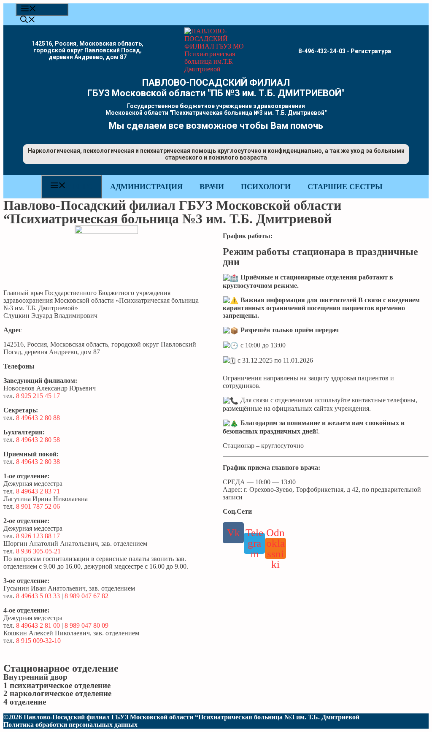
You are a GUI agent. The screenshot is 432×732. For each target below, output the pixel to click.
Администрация (146, 186)
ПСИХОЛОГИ (266, 186)
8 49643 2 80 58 (38, 439)
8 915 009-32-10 (38, 640)
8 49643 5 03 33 (38, 595)
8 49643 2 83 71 (38, 491)
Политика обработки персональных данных (70, 724)
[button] (28, 20)
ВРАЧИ (212, 186)
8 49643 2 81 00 (38, 625)
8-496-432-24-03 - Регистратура (344, 51)
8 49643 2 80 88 (38, 417)
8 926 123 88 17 (38, 536)
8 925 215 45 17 (38, 395)
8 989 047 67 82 (86, 595)
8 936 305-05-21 (38, 551)
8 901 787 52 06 (38, 506)
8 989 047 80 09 (86, 625)
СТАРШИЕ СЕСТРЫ (345, 186)
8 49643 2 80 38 (38, 461)
